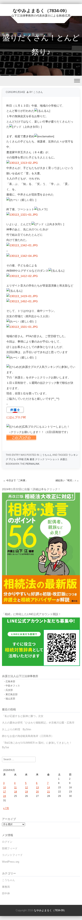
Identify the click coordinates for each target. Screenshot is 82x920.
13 (37, 787)
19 (26, 791)
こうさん (38, 92)
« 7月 (6, 808)
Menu (41, 81)
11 (15, 787)
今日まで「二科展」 (15, 480)
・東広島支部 (10, 694)
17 (4, 791)
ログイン (7, 841)
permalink (32, 463)
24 (4, 796)
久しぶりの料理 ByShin (16, 729)
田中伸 (6, 893)
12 (26, 787)
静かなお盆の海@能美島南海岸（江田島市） (28, 735)
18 (15, 791)
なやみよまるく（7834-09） (41, 10)
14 (48, 787)
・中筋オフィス (11, 685)
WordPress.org (10, 861)
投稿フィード (10, 848)
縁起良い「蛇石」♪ (67, 480)
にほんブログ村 (16, 417)
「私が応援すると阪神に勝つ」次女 (22, 716)
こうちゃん (46, 455)
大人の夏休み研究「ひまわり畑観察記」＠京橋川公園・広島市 (38, 722)
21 (48, 791)
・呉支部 (8, 690)
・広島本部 (9, 681)
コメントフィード (12, 854)
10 (4, 787)
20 (37, 791)
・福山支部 (9, 698)
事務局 (6, 886)
